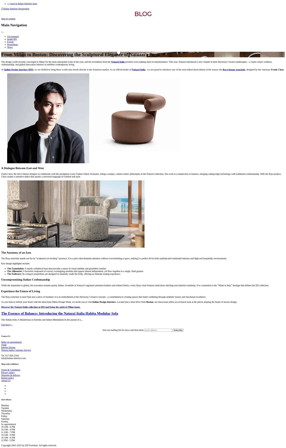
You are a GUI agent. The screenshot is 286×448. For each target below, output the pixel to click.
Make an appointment (11, 342)
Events (10, 42)
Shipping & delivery (10, 375)
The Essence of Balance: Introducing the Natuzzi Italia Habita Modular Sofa (59, 313)
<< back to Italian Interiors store (22, 3)
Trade (4, 345)
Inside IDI (12, 39)
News (10, 47)
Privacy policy (8, 372)
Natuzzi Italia (118, 62)
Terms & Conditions (10, 370)
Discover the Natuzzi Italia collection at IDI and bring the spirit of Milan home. (40, 307)
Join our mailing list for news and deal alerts (123, 330)
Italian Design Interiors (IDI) (18, 69)
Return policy (7, 378)
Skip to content (8, 18)
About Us (5, 380)
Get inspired (13, 36)
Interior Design (8, 347)
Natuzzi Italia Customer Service (16, 350)
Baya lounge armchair (234, 69)
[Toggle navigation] (2, 32)
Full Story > (7, 325)
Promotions (12, 44)
